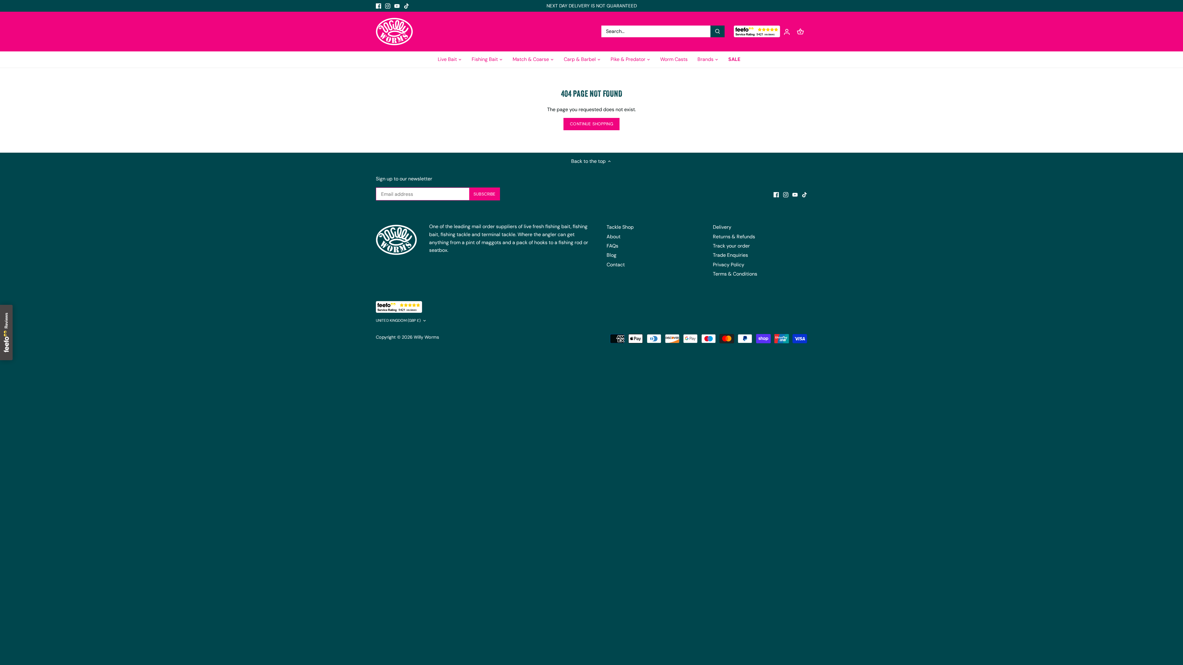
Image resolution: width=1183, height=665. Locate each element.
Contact (616, 264)
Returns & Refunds (734, 236)
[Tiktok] (406, 5)
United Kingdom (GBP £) (398, 320)
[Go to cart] (800, 31)
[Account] (787, 31)
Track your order (731, 246)
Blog (611, 255)
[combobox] (656, 31)
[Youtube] (397, 5)
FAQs (612, 246)
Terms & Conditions (735, 274)
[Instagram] (387, 5)
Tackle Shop (620, 227)
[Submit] (717, 31)
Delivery (722, 227)
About (613, 236)
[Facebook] (378, 5)
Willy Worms (426, 337)
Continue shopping (591, 124)
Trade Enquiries (730, 255)
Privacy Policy (728, 264)
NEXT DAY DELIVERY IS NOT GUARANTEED (592, 6)
